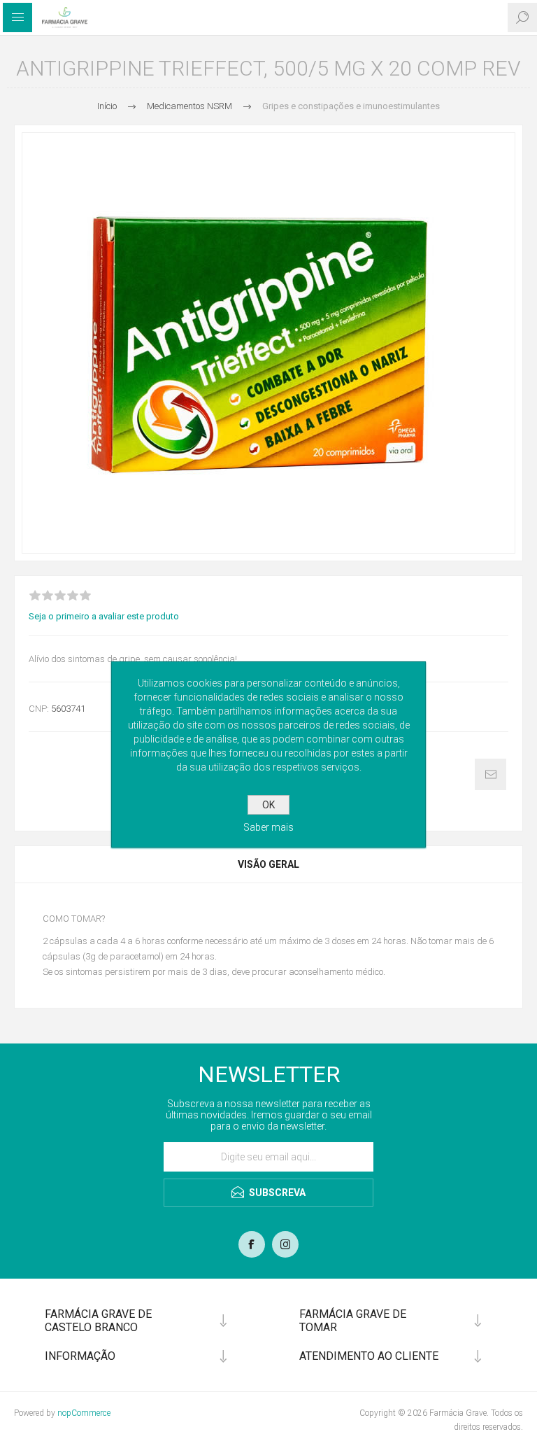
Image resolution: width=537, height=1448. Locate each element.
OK (268, 804)
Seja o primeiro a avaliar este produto (104, 616)
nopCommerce (83, 1413)
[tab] (268, 864)
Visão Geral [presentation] (268, 864)
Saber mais (268, 827)
